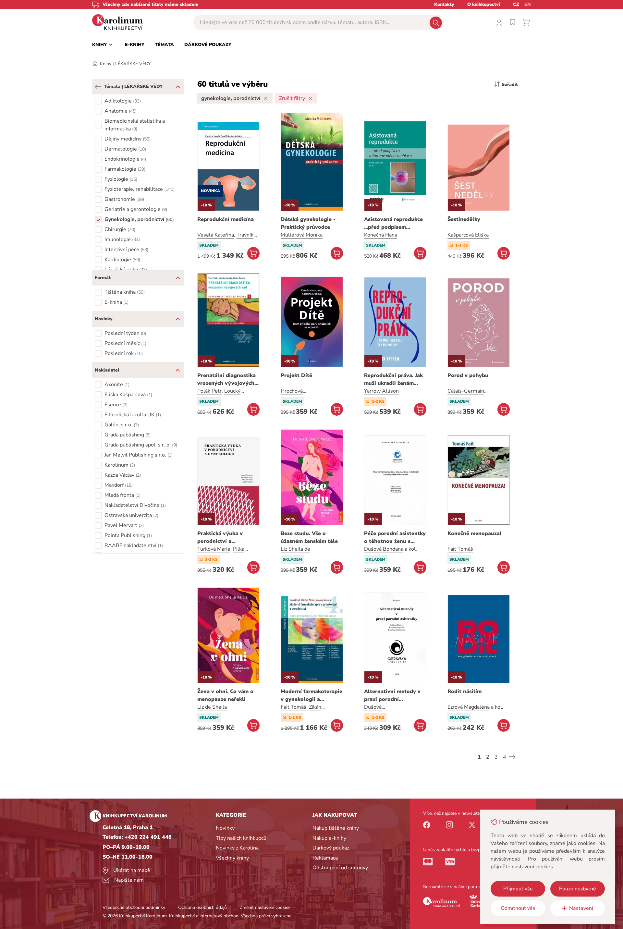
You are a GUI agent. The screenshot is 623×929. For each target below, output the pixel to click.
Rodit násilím (464, 691)
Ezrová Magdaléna (468, 707)
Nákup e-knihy (329, 838)
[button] (98, 87)
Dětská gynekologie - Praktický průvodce (308, 223)
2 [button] (487, 757)
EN (527, 4)
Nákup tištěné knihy (335, 828)
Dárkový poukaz (330, 847)
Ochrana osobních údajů (202, 907)
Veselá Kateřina (215, 234)
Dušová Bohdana (383, 549)
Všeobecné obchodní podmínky (134, 907)
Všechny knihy (232, 858)
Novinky (225, 828)
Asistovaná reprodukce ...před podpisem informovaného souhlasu (393, 223)
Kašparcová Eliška (468, 234)
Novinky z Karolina (237, 847)
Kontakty (444, 4)
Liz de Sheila (212, 707)
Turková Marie (213, 549)
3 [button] (496, 757)
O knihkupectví (483, 4)
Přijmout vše (518, 888)
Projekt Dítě (296, 375)
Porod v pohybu (467, 375)
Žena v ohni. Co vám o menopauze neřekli (225, 695)
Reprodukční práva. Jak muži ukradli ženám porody (393, 379)
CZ (516, 4)
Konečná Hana (380, 234)
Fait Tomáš (460, 549)
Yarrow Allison (381, 391)
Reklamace (325, 858)
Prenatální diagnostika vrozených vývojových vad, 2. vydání (226, 379)
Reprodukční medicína (225, 219)
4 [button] (504, 757)
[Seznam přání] (512, 22)
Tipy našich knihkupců (241, 838)
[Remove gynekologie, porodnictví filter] (266, 98)
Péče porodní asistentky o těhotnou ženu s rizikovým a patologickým (395, 537)
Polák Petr (209, 391)
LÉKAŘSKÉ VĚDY (133, 64)
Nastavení (581, 908)
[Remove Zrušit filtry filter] (310, 98)
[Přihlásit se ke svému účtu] (499, 22)
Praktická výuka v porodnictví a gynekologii (220, 537)
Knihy (105, 64)
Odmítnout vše (518, 908)
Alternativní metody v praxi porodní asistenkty (392, 695)
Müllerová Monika (302, 234)
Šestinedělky (463, 219)
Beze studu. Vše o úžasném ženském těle (309, 537)
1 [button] (479, 757)
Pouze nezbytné (577, 888)
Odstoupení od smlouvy (340, 867)
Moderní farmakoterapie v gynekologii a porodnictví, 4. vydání (311, 695)
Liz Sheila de (295, 549)
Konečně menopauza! (474, 533)
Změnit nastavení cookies (265, 907)
